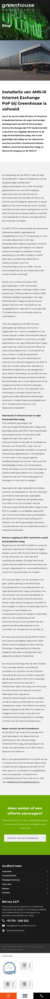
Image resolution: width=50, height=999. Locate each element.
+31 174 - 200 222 (41, 996)
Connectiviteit (9, 876)
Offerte (8, 996)
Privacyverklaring (39, 946)
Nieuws (5, 889)
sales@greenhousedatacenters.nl (23, 782)
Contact (6, 893)
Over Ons (6, 884)
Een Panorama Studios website (12, 949)
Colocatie (7, 871)
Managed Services (11, 880)
